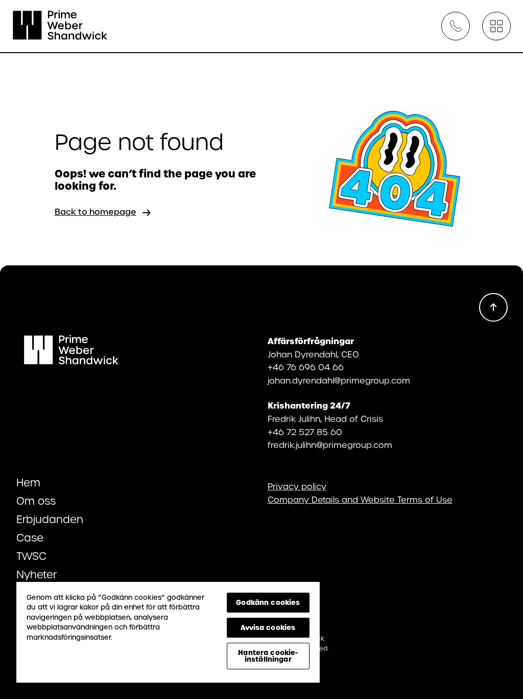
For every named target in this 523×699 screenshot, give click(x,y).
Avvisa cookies (268, 627)
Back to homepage (95, 212)
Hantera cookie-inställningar (268, 656)
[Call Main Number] (455, 26)
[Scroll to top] (493, 307)
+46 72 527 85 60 (305, 432)
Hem (28, 482)
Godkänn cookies (268, 602)
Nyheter (36, 574)
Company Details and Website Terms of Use (360, 500)
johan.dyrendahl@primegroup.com (339, 380)
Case (29, 538)
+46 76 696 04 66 (306, 367)
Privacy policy (297, 487)
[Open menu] (496, 26)
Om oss (36, 501)
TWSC (31, 556)
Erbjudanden (49, 519)
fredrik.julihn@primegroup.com (330, 445)
